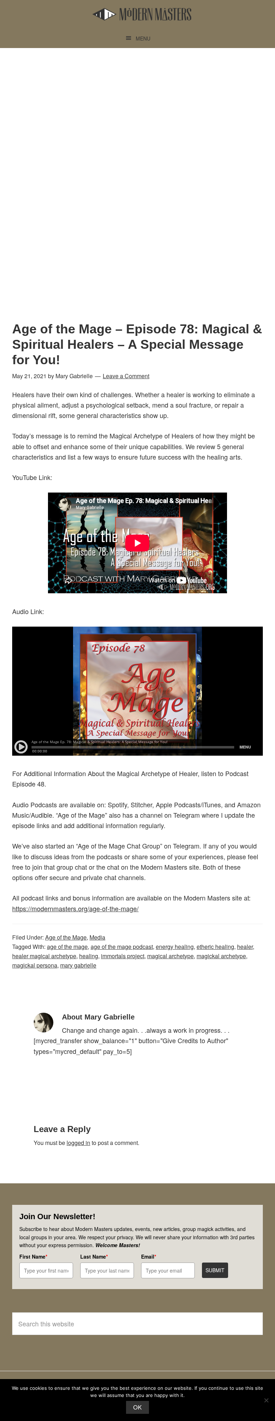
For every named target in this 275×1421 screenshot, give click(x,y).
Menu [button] (143, 38)
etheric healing (215, 946)
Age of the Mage (66, 937)
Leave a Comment (126, 376)
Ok (137, 1407)
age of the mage (67, 946)
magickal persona (34, 965)
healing (88, 956)
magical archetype (170, 956)
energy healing (175, 946)
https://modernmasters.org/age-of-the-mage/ (75, 908)
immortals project (122, 956)
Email (148, 1256)
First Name (33, 1256)
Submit (215, 1270)
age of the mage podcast (122, 946)
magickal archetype (221, 956)
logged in (78, 1143)
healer (245, 946)
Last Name (94, 1256)
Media (97, 937)
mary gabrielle (78, 965)
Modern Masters (141, 14)
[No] (266, 1400)
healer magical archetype (44, 956)
